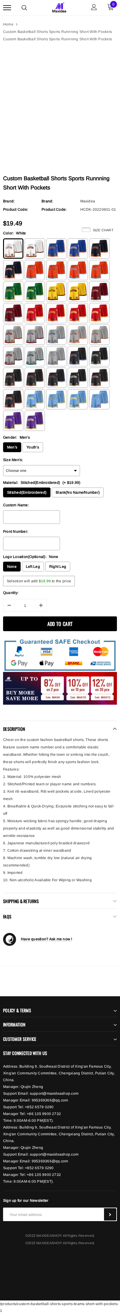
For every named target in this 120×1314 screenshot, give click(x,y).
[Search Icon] (24, 7)
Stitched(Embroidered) (26, 492)
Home (8, 24)
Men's (12, 447)
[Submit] (110, 1214)
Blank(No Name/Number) (78, 492)
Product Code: (15, 209)
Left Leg (33, 566)
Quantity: (10, 593)
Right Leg (57, 566)
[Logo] (59, 6)
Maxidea (87, 201)
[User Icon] (94, 7)
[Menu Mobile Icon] (7, 7)
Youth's (32, 447)
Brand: (8, 201)
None (12, 566)
